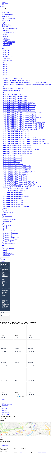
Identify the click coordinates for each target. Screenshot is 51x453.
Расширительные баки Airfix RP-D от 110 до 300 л (9, 219)
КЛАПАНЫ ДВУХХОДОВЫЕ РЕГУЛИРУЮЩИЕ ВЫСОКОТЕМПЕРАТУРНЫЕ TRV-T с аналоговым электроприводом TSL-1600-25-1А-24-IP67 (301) (22, 112)
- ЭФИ (2, 47)
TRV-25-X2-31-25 (16, 348)
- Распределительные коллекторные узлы (7, 407)
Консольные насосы (5, 36)
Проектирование (4, 2)
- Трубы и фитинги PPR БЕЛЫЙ (6, 412)
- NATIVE (3, 27)
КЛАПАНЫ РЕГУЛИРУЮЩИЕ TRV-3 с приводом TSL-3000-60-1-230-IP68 (13, 164)
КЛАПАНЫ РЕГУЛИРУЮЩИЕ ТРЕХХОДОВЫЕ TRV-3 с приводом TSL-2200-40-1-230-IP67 (15, 179)
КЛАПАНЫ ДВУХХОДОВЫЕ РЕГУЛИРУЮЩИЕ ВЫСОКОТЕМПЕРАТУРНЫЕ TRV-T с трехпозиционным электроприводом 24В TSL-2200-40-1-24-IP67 (23, 127)
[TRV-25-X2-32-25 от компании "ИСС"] (33, 343)
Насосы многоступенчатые (6, 39)
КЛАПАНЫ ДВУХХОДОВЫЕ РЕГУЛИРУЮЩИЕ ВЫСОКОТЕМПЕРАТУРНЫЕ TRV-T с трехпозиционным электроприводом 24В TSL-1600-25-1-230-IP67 (23, 123)
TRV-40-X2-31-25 (30, 362)
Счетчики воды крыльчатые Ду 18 (7, 235)
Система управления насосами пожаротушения (9, 42)
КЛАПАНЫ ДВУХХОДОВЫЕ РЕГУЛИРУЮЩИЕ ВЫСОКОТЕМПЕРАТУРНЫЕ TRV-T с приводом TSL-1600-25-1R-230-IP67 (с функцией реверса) (22, 117)
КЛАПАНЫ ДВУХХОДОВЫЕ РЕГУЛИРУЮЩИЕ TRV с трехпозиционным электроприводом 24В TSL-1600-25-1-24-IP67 (19, 104)
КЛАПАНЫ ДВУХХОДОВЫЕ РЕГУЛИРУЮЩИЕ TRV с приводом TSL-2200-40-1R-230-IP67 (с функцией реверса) (18, 102)
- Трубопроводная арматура (5, 414)
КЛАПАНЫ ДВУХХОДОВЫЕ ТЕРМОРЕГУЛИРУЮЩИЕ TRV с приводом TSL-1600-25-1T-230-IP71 (16, 133)
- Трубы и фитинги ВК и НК (5, 413)
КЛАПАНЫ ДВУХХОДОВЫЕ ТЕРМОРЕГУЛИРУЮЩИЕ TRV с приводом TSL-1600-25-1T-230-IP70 (16, 132)
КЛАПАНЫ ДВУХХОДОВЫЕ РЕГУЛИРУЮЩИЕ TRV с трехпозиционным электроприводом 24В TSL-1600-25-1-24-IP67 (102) (19, 105)
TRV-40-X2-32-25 (3, 376)
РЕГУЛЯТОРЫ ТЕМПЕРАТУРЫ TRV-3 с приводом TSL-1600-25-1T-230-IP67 (13, 199)
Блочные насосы (5, 34)
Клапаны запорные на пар (6, 250)
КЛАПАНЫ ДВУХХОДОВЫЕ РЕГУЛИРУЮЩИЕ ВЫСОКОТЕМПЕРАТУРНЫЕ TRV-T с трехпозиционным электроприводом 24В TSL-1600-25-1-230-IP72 (23, 126)
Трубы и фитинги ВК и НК (5, 306)
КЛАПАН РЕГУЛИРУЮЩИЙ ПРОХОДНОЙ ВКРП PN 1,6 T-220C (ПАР (12, 77)
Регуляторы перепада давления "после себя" (9, 230)
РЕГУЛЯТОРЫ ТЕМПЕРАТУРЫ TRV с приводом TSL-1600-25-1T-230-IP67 (13, 192)
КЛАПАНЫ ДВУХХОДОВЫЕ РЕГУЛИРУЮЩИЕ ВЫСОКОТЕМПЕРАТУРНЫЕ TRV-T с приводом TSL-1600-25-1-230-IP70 (19, 115)
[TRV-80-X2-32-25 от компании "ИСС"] (20, 386)
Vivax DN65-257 (5, 75)
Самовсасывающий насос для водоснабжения (9, 41)
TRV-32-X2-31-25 (3, 362)
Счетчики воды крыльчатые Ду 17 (7, 234)
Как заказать (3, 399)
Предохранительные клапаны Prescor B (8, 211)
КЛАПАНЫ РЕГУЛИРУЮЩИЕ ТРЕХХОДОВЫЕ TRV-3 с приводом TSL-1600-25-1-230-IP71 (15, 178)
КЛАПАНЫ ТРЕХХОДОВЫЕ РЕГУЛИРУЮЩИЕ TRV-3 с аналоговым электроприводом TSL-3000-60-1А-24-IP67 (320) (18, 183)
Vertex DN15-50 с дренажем (6, 58)
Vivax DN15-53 (5, 66)
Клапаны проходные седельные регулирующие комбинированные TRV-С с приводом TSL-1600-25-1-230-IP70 (17, 147)
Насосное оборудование (5, 11)
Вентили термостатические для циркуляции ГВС (8, 13)
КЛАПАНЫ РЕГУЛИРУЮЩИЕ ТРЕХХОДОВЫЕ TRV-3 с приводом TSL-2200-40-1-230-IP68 (15, 180)
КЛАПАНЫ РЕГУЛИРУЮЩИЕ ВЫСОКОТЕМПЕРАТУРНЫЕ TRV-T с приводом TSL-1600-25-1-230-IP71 (17, 167)
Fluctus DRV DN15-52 (6, 51)
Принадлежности (5, 40)
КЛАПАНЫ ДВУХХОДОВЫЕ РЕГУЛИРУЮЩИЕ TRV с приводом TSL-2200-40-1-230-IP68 (15, 101)
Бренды (3, 398)
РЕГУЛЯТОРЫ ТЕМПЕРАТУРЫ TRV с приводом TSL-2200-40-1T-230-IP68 (13, 197)
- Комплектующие (4, 214)
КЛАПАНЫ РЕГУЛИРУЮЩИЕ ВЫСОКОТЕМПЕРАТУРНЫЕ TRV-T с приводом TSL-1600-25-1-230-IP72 (17, 168)
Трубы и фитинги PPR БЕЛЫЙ (6, 24)
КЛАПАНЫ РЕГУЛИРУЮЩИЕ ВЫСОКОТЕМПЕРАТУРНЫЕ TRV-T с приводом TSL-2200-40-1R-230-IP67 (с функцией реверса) (20, 171)
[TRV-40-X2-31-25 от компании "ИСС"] (33, 358)
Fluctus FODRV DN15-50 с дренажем (8, 56)
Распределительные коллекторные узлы (5, 269)
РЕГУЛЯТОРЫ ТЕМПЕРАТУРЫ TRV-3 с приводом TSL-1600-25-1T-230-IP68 (13, 200)
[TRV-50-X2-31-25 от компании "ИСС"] (20, 372)
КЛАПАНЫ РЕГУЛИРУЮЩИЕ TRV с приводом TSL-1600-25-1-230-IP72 (12, 157)
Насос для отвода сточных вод (7, 37)
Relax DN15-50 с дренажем (6, 208)
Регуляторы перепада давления (6, 20)
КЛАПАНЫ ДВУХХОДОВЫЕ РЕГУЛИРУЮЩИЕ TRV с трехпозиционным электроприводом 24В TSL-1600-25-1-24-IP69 (19, 106)
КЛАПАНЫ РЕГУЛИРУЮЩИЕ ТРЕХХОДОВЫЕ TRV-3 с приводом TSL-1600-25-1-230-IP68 (15, 176)
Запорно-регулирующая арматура (5, 281)
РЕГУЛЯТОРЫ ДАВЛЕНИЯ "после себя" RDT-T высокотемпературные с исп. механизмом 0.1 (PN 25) (16, 188)
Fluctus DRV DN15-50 (6, 50)
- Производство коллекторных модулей (7, 404)
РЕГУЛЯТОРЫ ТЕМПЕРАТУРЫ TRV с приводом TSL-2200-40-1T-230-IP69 (13, 198)
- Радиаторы (3, 411)
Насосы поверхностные (6, 30)
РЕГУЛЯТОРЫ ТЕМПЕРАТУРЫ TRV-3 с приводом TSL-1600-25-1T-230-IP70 (13, 201)
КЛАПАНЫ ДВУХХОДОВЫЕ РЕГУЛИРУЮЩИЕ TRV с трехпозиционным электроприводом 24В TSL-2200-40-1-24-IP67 (19, 109)
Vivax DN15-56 (5, 68)
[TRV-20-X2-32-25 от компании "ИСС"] (6, 343)
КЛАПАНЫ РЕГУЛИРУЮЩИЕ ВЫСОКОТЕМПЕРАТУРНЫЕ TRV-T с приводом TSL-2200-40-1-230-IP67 (17, 169)
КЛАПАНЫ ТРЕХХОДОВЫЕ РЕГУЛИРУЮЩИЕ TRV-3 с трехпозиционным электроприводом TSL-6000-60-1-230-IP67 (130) (19, 184)
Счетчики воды (4, 296)
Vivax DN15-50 (5, 64)
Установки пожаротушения (6, 45)
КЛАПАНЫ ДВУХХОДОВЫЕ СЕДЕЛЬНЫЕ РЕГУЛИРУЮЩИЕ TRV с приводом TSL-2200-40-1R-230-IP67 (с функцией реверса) (20, 129)
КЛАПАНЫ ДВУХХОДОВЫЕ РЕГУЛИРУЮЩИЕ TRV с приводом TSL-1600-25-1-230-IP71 (15, 99)
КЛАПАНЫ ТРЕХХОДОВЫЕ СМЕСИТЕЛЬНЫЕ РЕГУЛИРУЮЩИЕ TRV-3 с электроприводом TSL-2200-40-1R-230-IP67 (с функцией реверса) (22, 186)
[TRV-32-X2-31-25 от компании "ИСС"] (6, 358)
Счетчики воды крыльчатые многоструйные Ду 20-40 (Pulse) (11, 237)
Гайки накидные (5, 249)
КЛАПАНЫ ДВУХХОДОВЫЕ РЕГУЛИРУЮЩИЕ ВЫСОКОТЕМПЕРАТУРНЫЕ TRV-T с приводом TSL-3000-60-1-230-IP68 (19, 121)
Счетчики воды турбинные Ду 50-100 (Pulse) (9, 240)
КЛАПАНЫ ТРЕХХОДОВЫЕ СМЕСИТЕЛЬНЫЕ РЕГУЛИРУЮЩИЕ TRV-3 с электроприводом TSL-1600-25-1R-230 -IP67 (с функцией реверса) (22, 185)
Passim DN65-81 (5, 227)
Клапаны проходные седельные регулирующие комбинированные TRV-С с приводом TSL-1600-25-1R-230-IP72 (17, 153)
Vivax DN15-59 (5, 70)
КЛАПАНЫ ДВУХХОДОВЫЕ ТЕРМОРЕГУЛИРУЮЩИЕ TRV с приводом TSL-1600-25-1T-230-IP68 (16, 131)
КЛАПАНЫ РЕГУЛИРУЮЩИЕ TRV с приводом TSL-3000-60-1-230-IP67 (12, 160)
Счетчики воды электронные (7, 241)
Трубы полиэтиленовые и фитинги (6, 25)
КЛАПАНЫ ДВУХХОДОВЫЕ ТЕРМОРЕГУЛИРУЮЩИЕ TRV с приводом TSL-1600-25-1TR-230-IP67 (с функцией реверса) (19, 134)
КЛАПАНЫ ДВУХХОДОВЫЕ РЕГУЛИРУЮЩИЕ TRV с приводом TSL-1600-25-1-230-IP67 (15, 96)
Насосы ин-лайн (5, 38)
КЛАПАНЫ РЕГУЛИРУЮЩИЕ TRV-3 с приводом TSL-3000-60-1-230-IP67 (13, 163)
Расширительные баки (5, 23)
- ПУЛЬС (3, 215)
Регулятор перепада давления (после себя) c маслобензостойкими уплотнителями (13, 89)
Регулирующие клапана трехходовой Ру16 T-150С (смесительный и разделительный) (14, 88)
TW (3, 62)
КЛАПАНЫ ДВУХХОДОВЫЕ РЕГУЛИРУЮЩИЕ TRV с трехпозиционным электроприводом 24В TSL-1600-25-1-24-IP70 (19, 107)
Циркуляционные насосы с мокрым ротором (9, 32)
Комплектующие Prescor (6, 210)
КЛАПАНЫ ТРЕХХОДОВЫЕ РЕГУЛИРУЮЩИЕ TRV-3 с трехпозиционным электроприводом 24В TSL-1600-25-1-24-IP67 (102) (20, 182)
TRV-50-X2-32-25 (30, 376)
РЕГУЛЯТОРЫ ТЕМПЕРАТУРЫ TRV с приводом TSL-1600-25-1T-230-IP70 (13, 194)
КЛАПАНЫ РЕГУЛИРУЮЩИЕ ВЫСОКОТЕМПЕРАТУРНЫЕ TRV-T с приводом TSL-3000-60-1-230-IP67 (17, 172)
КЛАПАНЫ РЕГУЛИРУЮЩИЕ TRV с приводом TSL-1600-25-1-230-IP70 (12, 156)
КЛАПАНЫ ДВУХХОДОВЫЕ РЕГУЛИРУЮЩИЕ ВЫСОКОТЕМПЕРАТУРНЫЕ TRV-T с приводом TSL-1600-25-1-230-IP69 (19, 114)
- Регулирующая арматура (5, 410)
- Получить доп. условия (5, 405)
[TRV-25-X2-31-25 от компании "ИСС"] (20, 343)
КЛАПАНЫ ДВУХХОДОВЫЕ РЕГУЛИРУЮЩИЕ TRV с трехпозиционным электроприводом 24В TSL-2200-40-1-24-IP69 (19, 111)
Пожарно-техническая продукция (7, 253)
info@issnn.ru (2, 6)
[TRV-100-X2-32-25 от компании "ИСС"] (33, 386)
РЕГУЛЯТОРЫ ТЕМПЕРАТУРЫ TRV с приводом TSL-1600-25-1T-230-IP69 (13, 193)
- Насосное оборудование (5, 408)
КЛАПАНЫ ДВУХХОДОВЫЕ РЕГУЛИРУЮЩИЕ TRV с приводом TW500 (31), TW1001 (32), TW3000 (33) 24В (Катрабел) (19, 103)
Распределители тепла (5, 286)
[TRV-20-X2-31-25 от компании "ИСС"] (33, 329)
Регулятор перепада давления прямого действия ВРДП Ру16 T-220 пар (12, 90)
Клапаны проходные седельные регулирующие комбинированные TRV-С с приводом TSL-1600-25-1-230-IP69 (17, 146)
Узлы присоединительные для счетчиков (8, 254)
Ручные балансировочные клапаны (7, 60)
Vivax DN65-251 (5, 71)
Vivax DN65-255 (5, 74)
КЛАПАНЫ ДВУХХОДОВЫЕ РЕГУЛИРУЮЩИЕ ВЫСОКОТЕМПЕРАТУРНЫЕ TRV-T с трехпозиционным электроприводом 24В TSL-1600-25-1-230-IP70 (23, 125)
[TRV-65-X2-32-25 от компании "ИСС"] (6, 386)
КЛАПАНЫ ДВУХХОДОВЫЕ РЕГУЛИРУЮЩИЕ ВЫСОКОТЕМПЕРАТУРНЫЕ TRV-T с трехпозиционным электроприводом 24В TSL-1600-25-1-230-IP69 (23, 124)
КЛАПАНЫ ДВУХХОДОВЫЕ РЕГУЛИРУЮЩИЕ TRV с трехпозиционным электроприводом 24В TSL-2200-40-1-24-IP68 (19, 110)
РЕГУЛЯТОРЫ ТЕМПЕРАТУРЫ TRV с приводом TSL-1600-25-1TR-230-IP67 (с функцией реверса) (16, 196)
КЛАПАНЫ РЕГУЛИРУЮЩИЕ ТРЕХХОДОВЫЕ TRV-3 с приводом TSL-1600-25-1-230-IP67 (15, 175)
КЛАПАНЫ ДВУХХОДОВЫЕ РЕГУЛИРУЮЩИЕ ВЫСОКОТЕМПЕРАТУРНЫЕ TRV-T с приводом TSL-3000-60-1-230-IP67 (19, 120)
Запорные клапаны (4, 15)
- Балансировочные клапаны (5, 409)
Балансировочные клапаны (4, 274)
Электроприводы (4, 22)
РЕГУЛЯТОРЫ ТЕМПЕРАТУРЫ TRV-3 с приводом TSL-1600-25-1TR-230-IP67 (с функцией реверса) (16, 203)
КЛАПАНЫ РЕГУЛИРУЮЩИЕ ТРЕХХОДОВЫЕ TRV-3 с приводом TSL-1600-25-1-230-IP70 (15, 177)
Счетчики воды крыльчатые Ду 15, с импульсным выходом (10, 233)
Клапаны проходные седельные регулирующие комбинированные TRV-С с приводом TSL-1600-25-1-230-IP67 (17, 145)
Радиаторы (3, 301)
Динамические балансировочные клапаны (7, 14)
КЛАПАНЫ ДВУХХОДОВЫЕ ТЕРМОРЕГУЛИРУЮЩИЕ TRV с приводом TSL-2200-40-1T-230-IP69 (16, 136)
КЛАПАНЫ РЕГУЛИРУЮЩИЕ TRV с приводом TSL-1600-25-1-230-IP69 (12, 155)
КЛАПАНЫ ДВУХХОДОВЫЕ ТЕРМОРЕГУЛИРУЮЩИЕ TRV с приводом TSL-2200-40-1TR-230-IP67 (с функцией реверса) (19, 137)
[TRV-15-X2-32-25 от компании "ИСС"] (20, 329)
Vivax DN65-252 (5, 72)
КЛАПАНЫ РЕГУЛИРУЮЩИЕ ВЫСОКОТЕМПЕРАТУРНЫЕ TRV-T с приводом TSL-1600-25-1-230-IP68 (17, 165)
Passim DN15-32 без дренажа (7, 225)
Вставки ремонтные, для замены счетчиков (8, 248)
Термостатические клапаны (5, 12)
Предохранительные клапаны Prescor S (8, 212)
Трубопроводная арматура (5, 26)
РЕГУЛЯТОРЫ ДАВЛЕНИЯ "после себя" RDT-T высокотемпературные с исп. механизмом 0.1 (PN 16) (16, 187)
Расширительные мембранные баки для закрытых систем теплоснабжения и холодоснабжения (5, 291)
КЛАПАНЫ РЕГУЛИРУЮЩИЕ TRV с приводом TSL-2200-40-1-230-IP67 (12, 158)
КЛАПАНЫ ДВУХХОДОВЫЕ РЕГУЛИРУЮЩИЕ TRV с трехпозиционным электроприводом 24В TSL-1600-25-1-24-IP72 (19, 108)
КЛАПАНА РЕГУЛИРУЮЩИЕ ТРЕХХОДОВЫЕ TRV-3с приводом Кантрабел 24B (14, 94)
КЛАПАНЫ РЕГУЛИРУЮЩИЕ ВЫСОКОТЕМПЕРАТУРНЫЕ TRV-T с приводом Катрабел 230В (16, 173)
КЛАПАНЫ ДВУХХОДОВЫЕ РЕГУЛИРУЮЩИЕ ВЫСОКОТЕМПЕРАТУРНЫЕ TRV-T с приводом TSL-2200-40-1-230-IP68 (19, 118)
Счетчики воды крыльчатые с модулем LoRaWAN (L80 (10, 239)
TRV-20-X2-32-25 (3, 348)
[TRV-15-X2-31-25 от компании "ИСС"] (6, 329)
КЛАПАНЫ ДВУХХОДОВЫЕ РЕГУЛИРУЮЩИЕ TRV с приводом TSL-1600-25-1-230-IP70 (15, 98)
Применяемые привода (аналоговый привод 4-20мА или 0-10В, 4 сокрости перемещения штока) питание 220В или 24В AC (19, 79)
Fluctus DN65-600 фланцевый (7, 49)
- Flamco (3, 61)
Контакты (3, 4)
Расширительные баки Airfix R (7, 218)
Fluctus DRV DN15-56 (6, 54)
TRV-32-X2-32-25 (16, 362)
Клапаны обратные (5, 251)
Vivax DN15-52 (5, 65)
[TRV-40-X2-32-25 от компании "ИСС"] (6, 372)
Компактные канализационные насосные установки (10, 28)
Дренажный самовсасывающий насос (8, 35)
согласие (21, 452)
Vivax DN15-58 (5, 69)
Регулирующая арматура (5, 293)
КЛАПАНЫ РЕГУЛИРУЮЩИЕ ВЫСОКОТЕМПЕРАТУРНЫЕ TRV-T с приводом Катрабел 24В (15, 174)
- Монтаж (3, 403)
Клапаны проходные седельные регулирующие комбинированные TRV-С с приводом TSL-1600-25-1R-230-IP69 (17, 151)
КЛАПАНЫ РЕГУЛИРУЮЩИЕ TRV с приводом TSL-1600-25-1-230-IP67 (12, 154)
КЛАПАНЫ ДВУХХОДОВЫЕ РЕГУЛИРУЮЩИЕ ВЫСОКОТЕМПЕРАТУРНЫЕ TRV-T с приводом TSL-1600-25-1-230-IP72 (19, 116)
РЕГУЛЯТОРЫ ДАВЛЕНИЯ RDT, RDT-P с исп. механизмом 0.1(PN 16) (12, 189)
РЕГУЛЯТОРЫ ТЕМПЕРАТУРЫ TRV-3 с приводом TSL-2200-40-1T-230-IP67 (13, 204)
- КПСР (3, 92)
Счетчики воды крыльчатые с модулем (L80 (8, 238)
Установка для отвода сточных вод (7, 43)
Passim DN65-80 (5, 226)
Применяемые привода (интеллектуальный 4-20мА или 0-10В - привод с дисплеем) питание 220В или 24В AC (17, 80)
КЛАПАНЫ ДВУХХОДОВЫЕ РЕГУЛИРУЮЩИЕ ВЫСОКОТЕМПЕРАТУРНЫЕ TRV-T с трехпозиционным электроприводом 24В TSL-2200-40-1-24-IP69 (23, 128)
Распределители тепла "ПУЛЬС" (7, 216)
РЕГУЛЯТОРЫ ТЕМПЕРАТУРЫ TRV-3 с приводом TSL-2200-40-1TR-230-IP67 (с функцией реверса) (16, 206)
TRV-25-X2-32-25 (30, 348)
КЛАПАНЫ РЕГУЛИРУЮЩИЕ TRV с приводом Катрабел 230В (11, 162)
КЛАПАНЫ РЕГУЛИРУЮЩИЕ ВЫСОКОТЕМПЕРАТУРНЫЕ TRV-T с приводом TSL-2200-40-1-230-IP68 (17, 170)
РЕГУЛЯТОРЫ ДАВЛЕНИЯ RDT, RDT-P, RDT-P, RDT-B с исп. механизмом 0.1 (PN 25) (14, 190)
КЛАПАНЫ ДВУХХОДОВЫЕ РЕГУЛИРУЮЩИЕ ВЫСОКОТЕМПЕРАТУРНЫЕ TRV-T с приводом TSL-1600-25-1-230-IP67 (19, 113)
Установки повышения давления (7, 44)
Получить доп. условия (5, 3)
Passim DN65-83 (5, 228)
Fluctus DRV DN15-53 (6, 52)
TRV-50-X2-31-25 (16, 376)
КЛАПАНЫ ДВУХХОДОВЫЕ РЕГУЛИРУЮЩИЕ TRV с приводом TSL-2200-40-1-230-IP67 (15, 100)
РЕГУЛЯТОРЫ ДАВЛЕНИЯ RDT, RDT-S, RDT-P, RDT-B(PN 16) (11, 191)
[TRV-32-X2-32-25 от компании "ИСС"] (20, 358)
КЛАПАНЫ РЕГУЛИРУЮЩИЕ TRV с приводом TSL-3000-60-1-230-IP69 (12, 161)
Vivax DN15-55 (5, 67)
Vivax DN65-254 (5, 73)
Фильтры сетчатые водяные (6, 255)
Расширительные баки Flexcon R (7, 221)
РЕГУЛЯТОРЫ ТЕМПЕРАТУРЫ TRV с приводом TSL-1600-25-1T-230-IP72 (13, 195)
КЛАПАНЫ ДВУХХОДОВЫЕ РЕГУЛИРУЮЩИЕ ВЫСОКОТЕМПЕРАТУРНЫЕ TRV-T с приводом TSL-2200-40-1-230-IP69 (19, 119)
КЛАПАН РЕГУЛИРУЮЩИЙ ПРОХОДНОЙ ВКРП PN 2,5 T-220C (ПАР (12, 78)
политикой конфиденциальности (42, 452)
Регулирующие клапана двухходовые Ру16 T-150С (9, 87)
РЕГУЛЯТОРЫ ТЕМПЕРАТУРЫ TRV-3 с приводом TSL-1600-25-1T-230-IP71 (13, 202)
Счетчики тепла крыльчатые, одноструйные (9, 243)
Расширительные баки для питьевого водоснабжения (8, 18)
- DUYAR (3, 48)
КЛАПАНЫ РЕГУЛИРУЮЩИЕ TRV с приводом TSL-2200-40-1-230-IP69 (12, 159)
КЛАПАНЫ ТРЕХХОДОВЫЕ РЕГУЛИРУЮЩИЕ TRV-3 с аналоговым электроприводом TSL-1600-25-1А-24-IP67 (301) (18, 181)
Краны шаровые (5, 252)
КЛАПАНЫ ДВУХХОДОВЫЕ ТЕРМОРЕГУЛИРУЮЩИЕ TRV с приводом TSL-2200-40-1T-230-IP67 (16, 135)
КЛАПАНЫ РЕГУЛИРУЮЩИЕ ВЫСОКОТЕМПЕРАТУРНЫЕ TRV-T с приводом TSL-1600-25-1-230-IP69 (17, 166)
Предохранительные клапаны (5, 16)
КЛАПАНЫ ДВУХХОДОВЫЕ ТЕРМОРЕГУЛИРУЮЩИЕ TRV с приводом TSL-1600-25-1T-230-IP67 (16, 130)
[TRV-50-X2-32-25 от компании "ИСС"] (33, 372)
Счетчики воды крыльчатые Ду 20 (7, 236)
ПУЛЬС (3, 285)
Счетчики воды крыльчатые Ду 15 (7, 232)
